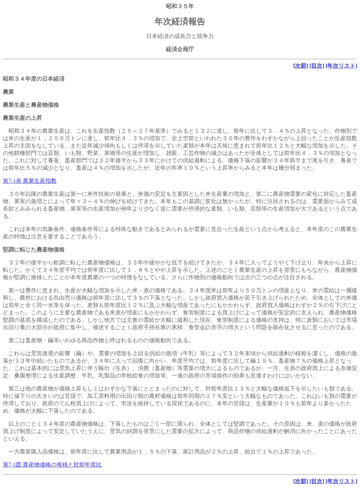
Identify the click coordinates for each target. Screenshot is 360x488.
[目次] (316, 66)
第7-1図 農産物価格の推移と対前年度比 (52, 465)
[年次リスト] (341, 66)
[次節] (300, 66)
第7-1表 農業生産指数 (30, 181)
